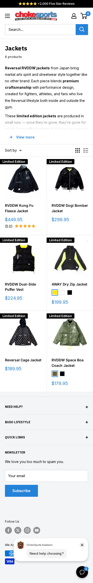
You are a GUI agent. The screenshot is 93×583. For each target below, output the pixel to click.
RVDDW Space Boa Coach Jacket (68, 363)
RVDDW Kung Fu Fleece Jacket (19, 208)
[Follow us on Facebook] (8, 530)
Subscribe (21, 490)
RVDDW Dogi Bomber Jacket (70, 208)
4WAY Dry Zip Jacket (69, 284)
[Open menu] (7, 16)
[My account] (73, 16)
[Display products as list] (86, 150)
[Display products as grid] (77, 150)
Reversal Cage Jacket (23, 360)
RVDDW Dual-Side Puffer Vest (20, 287)
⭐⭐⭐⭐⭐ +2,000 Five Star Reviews (46, 3)
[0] (84, 16)
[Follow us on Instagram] (27, 530)
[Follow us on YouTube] (36, 530)
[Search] (82, 29)
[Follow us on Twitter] (17, 530)
